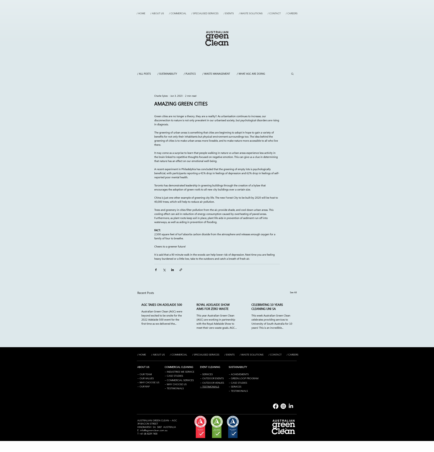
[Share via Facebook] (155, 269)
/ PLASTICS (190, 73)
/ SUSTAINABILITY (167, 73)
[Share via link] (180, 269)
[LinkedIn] (291, 406)
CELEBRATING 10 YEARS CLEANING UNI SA (267, 307)
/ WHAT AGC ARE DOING (251, 73)
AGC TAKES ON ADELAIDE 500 (161, 305)
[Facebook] (275, 406)
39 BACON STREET (147, 423)
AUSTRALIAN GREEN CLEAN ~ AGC (157, 420)
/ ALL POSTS (144, 73)
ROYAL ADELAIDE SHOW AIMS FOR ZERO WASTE (213, 307)
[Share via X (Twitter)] (164, 269)
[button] (292, 73)
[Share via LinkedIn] (172, 269)
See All (293, 292)
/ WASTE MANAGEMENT (216, 73)
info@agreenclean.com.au (153, 430)
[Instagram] (283, 406)
